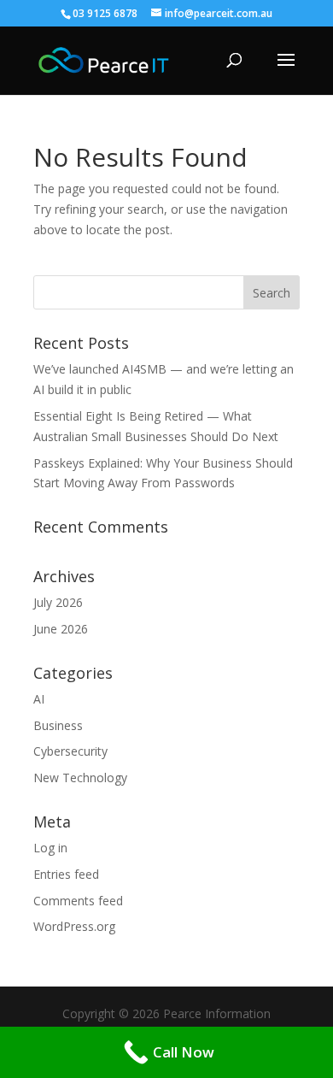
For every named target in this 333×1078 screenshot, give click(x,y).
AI (38, 699)
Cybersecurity (70, 751)
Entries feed (66, 874)
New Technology (80, 777)
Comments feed (78, 900)
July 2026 (58, 602)
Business (58, 725)
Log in (50, 847)
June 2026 (60, 629)
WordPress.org (74, 926)
